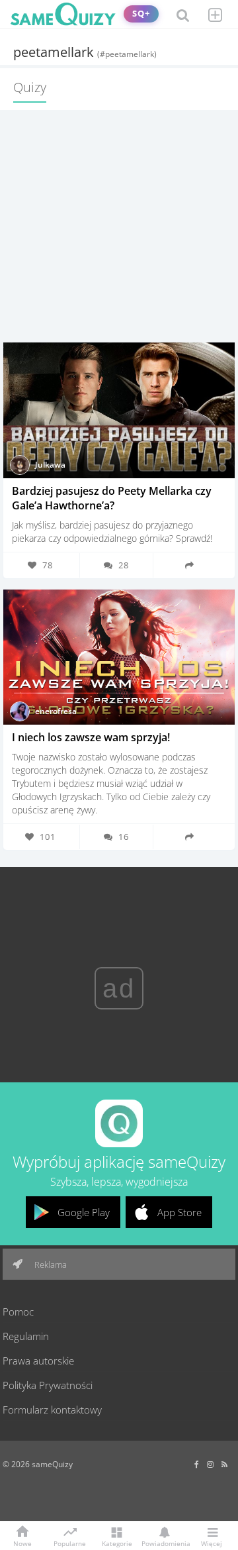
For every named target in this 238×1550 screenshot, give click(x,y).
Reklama (49, 1264)
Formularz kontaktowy (52, 1409)
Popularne (70, 1543)
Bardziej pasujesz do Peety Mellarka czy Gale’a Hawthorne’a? (112, 498)
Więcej (211, 1543)
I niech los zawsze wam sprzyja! (91, 737)
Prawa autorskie (38, 1360)
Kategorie (117, 1543)
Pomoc (18, 1311)
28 (123, 565)
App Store (179, 1212)
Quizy (29, 87)
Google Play (84, 1212)
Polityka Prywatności (48, 1385)
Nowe (22, 1543)
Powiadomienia (163, 1543)
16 (123, 837)
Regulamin (26, 1336)
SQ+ (141, 13)
